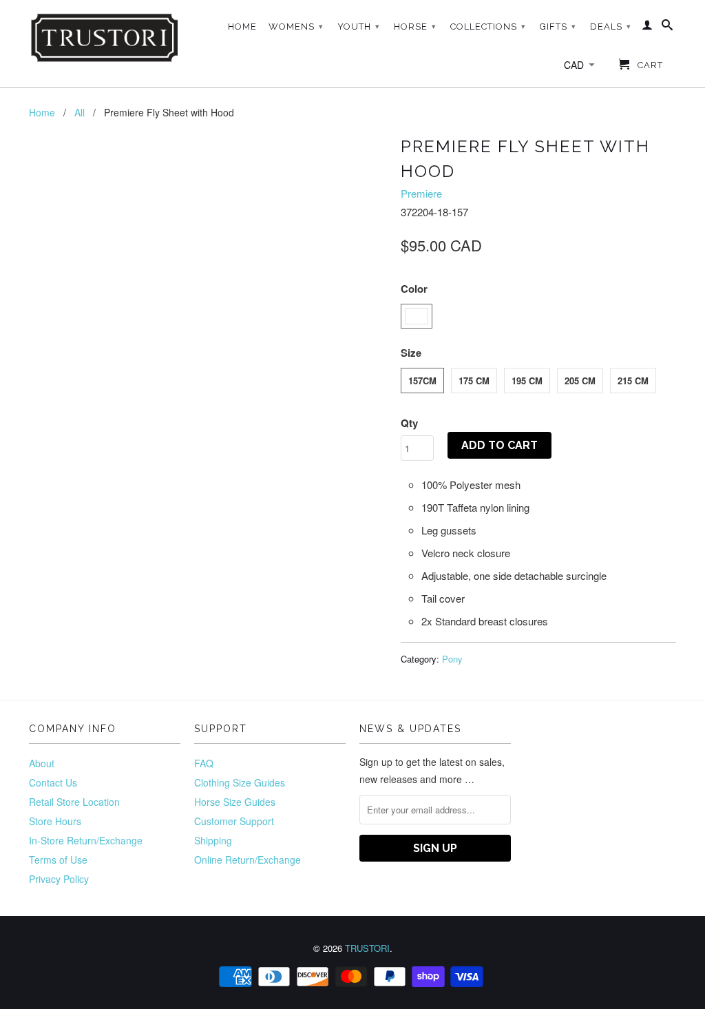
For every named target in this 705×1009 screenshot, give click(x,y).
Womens (296, 26)
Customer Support (234, 821)
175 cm (474, 380)
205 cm (580, 380)
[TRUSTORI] (104, 37)
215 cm (633, 380)
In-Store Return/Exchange (86, 840)
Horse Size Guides (234, 802)
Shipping (213, 840)
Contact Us (53, 782)
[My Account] (647, 27)
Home (242, 26)
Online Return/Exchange (247, 859)
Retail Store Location (74, 802)
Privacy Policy (59, 879)
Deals (610, 26)
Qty (409, 422)
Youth (358, 26)
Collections (488, 26)
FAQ (203, 763)
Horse (415, 26)
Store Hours (55, 821)
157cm (422, 380)
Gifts (558, 26)
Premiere (421, 193)
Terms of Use (58, 859)
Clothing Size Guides (239, 782)
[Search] (667, 27)
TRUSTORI (367, 948)
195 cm (527, 380)
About (41, 763)
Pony (452, 658)
